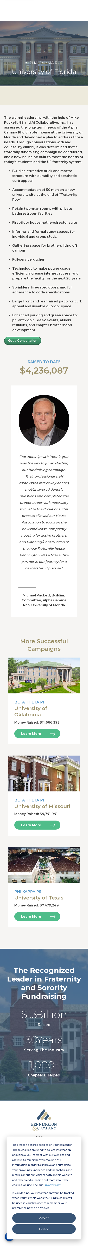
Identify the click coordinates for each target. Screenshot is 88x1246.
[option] (44, 53)
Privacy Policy (52, 1185)
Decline (44, 1229)
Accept (44, 1218)
